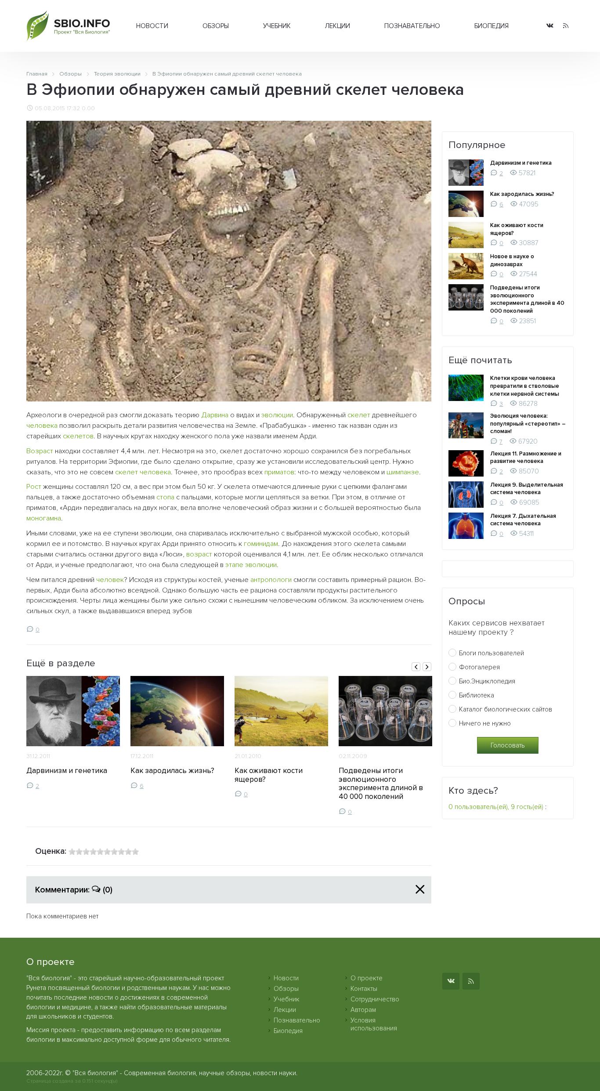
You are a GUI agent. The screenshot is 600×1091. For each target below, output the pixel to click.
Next (427, 666)
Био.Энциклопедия (487, 681)
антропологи (271, 579)
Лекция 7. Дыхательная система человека (523, 520)
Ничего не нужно (485, 723)
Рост (33, 486)
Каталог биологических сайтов (505, 709)
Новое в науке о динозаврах (512, 260)
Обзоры (215, 26)
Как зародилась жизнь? (172, 770)
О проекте (367, 978)
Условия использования (374, 1024)
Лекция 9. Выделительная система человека (526, 488)
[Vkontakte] (549, 26)
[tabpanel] (73, 733)
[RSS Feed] (565, 26)
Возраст (39, 451)
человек (110, 579)
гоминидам (261, 543)
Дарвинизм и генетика (66, 770)
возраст (199, 554)
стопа (165, 497)
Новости (152, 26)
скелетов (78, 436)
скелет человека (143, 472)
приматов (279, 472)
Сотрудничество (375, 999)
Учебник (277, 26)
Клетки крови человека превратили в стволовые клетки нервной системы (524, 386)
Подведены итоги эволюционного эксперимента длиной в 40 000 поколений (381, 784)
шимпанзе (403, 472)
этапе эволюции (251, 564)
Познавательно (412, 26)
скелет (358, 415)
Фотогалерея (479, 667)
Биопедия (491, 26)
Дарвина (214, 415)
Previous (416, 666)
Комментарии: (73, 890)
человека (42, 425)
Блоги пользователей (491, 653)
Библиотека (476, 695)
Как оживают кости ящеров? (269, 775)
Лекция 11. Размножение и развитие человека (525, 457)
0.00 (88, 108)
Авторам (363, 1010)
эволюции (277, 415)
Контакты (364, 989)
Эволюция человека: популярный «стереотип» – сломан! (528, 423)
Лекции (337, 26)
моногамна (43, 518)
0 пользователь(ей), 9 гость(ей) (495, 807)
